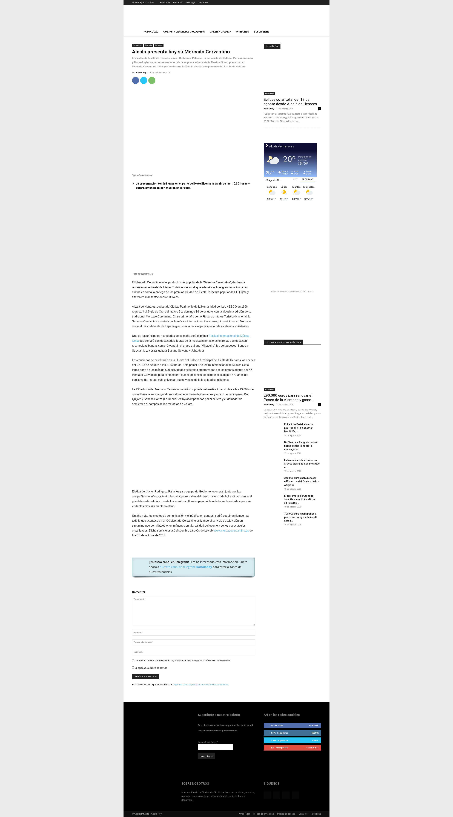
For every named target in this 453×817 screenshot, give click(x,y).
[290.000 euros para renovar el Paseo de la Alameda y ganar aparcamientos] (292, 370)
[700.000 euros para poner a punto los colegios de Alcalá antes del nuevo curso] (272, 518)
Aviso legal (190, 2)
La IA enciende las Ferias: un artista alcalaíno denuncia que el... (302, 464)
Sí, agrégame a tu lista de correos (150, 668)
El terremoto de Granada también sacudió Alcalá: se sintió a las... (299, 499)
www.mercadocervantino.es (231, 530)
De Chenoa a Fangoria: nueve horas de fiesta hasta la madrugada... (300, 446)
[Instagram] (306, 2)
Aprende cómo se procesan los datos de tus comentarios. (201, 684)
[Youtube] (318, 2)
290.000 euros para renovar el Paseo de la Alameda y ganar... (289, 397)
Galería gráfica (220, 31)
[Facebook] (300, 2)
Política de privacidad (263, 813)
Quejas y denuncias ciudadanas (184, 31)
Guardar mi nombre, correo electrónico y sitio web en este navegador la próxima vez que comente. (183, 660)
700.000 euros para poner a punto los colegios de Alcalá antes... (300, 517)
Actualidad (151, 31)
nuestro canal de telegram (185, 567)
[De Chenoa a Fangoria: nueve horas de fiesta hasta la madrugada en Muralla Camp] (272, 446)
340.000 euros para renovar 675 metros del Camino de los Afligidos (301, 481)
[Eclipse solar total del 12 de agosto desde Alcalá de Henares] (292, 74)
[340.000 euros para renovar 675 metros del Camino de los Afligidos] (272, 482)
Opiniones (242, 31)
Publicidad (165, 2)
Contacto (303, 813)
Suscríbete (203, 2)
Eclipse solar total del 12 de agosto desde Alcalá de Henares (290, 101)
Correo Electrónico (208, 741)
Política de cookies (286, 813)
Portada (148, 45)
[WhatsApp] (151, 80)
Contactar (177, 2)
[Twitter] (312, 2)
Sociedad (158, 45)
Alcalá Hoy (141, 72)
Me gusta (314, 725)
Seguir (315, 732)
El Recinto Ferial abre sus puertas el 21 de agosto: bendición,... (299, 428)
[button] (316, 32)
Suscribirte (312, 747)
